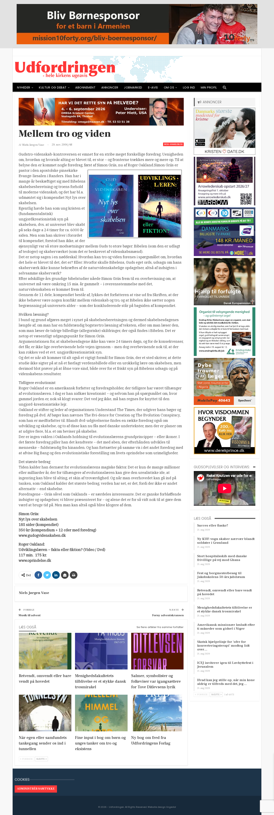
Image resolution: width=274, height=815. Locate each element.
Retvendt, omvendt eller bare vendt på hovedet (224, 592)
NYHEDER (23, 87)
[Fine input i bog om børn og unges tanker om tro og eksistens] (101, 713)
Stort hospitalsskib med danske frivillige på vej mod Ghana (222, 558)
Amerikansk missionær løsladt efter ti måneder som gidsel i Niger (226, 627)
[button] (224, 88)
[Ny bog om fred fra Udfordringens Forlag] (157, 713)
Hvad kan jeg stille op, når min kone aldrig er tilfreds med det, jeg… (226, 682)
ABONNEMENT (85, 87)
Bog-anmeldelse (173, 144)
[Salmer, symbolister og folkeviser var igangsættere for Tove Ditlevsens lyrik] (157, 651)
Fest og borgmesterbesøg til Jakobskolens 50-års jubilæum (221, 575)
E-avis (153, 87)
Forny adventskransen (168, 615)
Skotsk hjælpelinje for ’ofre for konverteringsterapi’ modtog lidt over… (223, 646)
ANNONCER (109, 87)
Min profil (209, 87)
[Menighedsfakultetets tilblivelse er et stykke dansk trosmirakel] (101, 651)
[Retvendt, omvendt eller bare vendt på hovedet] (45, 651)
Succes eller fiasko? (212, 525)
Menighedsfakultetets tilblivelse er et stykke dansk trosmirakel (224, 609)
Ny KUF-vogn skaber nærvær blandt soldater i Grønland (226, 541)
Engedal (171, 807)
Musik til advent (30, 615)
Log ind (189, 87)
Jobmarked (133, 87)
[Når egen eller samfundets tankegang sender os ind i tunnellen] (45, 713)
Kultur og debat (53, 87)
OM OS (169, 87)
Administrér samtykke (36, 789)
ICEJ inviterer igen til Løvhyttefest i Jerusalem (225, 665)
